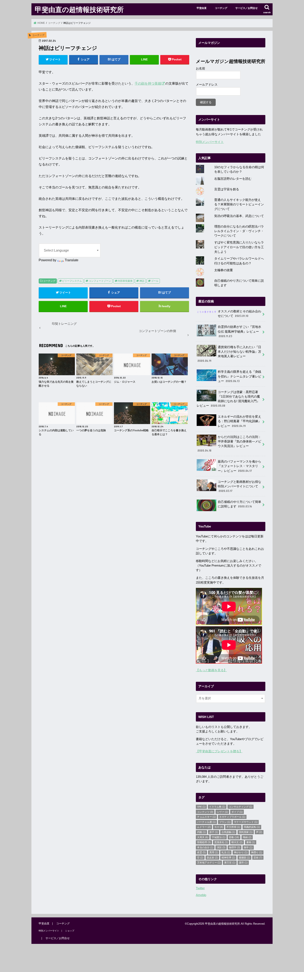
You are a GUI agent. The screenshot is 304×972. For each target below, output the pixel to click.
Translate (71, 260)
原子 (213, 832)
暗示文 (237, 842)
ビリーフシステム (72, 280)
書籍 (250, 842)
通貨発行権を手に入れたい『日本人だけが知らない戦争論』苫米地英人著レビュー (229, 354)
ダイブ (237, 811)
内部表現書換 (125, 280)
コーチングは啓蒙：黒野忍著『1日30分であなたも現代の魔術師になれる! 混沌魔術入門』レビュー (228, 398)
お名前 (200, 68)
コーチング (221, 8)
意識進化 (221, 842)
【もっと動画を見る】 (211, 670)
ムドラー (204, 827)
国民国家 (246, 832)
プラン (224, 822)
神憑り (256, 852)
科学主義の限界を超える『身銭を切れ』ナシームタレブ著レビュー (239, 376)
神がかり (241, 852)
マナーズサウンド (245, 822)
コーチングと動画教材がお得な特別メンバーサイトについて (239, 486)
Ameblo (201, 895)
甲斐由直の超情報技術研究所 (79, 9)
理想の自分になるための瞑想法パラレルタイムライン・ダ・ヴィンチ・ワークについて (239, 231)
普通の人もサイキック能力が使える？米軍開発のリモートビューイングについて (239, 204)
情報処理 (204, 842)
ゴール (154, 280)
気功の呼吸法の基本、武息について (239, 216)
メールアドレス (207, 84)
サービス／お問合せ (246, 8)
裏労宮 (229, 862)
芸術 (258, 857)
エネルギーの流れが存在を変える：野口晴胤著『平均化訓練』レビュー (239, 421)
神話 (141, 280)
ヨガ (218, 827)
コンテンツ (205, 811)
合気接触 (228, 832)
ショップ (69, 930)
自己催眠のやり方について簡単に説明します (239, 504)
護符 (243, 862)
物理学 (234, 847)
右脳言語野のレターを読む (232, 178)
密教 (234, 837)
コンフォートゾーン (100, 280)
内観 (201, 832)
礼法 (225, 852)
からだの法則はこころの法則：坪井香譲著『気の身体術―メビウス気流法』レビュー (229, 443)
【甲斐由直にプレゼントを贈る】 (219, 751)
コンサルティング (240, 806)
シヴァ (222, 811)
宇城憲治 (218, 837)
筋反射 (212, 857)
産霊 (201, 852)
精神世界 (228, 857)
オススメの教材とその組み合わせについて (239, 314)
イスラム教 (217, 806)
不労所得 (233, 827)
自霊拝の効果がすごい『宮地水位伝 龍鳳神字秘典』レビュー (239, 331)
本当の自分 (205, 847)
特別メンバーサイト (210, 142)
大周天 (202, 837)
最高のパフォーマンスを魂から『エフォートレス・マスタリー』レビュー (239, 466)
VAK (201, 806)
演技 (221, 847)
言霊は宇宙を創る (226, 189)
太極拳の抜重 (223, 270)
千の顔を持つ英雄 (148, 83)
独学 (248, 847)
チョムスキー (206, 816)
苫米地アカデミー (209, 862)
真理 (213, 852)
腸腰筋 (244, 857)
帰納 (247, 837)
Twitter (200, 888)
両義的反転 (252, 827)
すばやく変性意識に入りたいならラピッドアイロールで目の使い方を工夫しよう (239, 247)
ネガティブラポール (232, 816)
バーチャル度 (206, 822)
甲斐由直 (202, 8)
